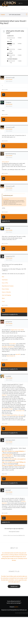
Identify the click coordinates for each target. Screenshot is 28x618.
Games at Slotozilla (6, 292)
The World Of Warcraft (7, 409)
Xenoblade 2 (5, 346)
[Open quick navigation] (26, 14)
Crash (3, 301)
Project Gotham (5, 289)
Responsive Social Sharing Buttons (9, 610)
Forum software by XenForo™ (14, 601)
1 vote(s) (19, 60)
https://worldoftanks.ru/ (7, 456)
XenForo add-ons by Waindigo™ (14, 603)
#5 (3, 217)
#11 (4, 518)
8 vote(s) (19, 43)
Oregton (8, 102)
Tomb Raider (5, 279)
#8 (3, 364)
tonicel (8, 228)
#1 (3, 94)
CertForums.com (23, 610)
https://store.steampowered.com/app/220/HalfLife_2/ (13, 451)
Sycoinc (16, 606)
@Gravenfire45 (5, 161)
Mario (3, 298)
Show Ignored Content (14, 531)
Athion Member (9, 79)
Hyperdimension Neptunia (8, 286)
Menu (21, 3)
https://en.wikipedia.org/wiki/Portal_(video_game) (13, 415)
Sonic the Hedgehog (6, 295)
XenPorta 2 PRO (6, 535)
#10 (4, 478)
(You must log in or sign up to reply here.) (14, 528)
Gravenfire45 (10, 77)
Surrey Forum (25, 612)
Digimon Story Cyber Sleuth (17, 329)
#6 (3, 248)
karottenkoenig (11, 153)
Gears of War (5, 283)
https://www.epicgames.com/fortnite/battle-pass (13, 465)
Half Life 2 (4, 395)
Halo (3, 276)
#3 (3, 146)
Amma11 (8, 490)
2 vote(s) (19, 49)
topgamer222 (10, 256)
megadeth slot (11, 346)
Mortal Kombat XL (11, 356)
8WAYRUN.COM (22, 535)
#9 (3, 428)
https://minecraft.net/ (7, 454)
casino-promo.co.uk (19, 410)
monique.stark (10, 440)
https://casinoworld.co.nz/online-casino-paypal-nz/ (13, 459)
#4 (3, 178)
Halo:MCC (18, 354)
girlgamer (9, 321)
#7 (3, 310)
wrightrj (4, 221)
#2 (3, 119)
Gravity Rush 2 (12, 343)
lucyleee (8, 376)
